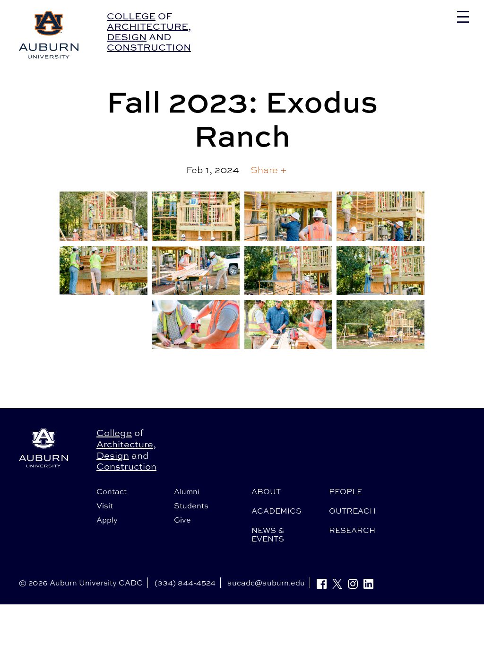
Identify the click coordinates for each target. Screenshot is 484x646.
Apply (107, 519)
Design (127, 36)
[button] (268, 169)
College (131, 15)
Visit (104, 505)
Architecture (147, 26)
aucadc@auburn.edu (266, 582)
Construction (149, 47)
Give (182, 519)
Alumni (186, 491)
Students (191, 505)
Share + (269, 169)
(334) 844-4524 (185, 582)
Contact (111, 491)
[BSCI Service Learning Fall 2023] (103, 216)
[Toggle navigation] (463, 17)
